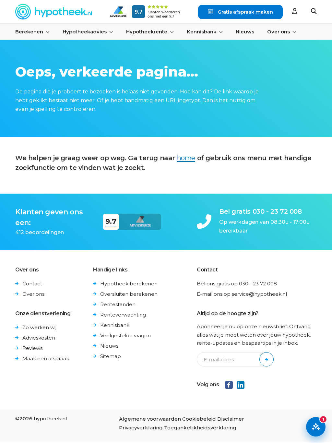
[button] (314, 11)
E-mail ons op (242, 294)
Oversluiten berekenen (129, 294)
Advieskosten (38, 338)
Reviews (32, 348)
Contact (32, 284)
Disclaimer (230, 419)
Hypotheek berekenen (129, 284)
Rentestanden (118, 304)
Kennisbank (114, 325)
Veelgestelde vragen (125, 335)
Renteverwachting (123, 315)
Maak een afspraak (45, 358)
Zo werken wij (39, 327)
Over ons (33, 294)
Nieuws (245, 32)
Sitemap (110, 356)
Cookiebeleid (199, 419)
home (186, 158)
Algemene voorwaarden (150, 419)
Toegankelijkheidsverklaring (200, 428)
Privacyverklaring (141, 428)
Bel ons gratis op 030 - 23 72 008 (237, 284)
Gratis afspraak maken (244, 12)
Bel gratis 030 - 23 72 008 (260, 211)
